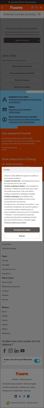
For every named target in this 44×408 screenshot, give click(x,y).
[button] (22, 229)
